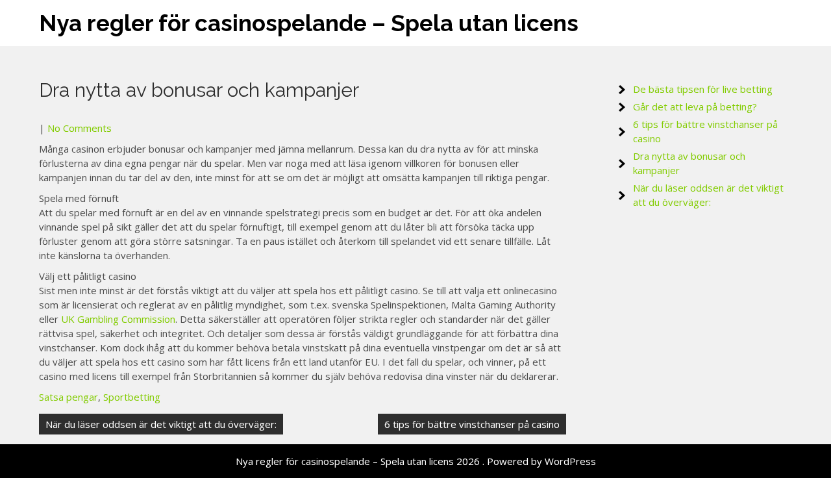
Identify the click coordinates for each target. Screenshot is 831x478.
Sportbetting (131, 396)
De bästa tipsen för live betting (703, 88)
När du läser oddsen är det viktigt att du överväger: (161, 424)
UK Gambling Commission (118, 318)
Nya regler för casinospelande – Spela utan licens (308, 23)
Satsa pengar (68, 396)
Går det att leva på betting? (695, 106)
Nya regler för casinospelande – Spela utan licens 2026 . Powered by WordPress (416, 461)
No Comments (79, 127)
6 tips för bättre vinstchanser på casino (472, 424)
